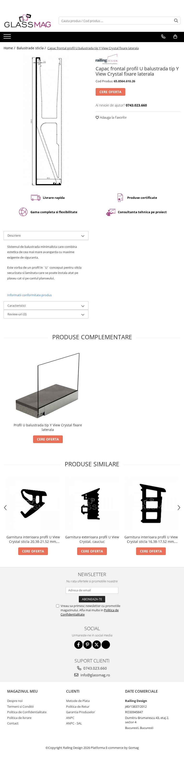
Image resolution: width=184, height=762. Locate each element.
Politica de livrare (19, 718)
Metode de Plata (78, 701)
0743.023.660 (94, 668)
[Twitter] (96, 644)
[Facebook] (78, 644)
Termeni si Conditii (20, 706)
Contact (12, 723)
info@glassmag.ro (95, 675)
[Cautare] (176, 21)
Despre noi (15, 701)
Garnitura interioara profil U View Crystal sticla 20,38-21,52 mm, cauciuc (33, 539)
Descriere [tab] (14, 235)
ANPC (70, 718)
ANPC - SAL (74, 723)
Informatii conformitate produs (29, 295)
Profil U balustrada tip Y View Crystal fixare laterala (48, 427)
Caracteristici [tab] (16, 305)
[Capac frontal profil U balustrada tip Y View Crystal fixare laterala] (46, 121)
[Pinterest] (87, 644)
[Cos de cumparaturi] (175, 36)
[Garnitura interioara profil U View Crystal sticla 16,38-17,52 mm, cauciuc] (151, 504)
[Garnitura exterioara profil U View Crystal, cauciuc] (92, 504)
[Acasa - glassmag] (28, 20)
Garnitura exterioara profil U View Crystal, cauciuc (92, 539)
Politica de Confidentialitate (26, 712)
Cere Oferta (110, 91)
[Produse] (8, 37)
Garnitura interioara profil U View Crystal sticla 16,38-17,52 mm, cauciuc (151, 539)
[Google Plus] (106, 644)
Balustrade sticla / (32, 48)
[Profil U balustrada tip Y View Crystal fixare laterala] (48, 384)
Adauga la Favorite (113, 117)
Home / (10, 48)
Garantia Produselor (80, 712)
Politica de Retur (77, 706)
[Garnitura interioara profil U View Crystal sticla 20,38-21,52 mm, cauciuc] (33, 504)
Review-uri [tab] (17, 314)
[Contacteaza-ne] (163, 36)
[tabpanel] (46, 121)
